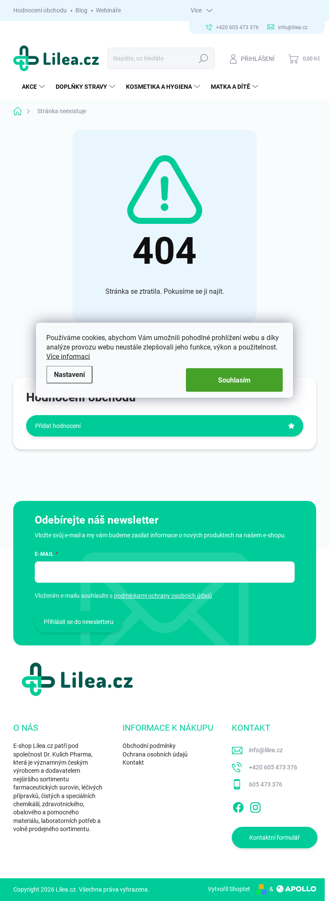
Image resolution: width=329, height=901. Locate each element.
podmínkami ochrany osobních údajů (163, 595)
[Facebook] (238, 805)
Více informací (68, 357)
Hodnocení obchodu (40, 10)
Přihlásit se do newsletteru (79, 621)
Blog (81, 10)
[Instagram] (255, 805)
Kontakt (133, 762)
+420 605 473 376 (273, 767)
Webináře (108, 10)
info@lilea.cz (266, 750)
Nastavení (69, 374)
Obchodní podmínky (149, 745)
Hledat (203, 58)
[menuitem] (34, 86)
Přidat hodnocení (58, 425)
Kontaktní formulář (274, 837)
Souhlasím (234, 380)
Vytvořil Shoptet (229, 889)
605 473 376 (265, 784)
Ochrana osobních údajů (155, 754)
